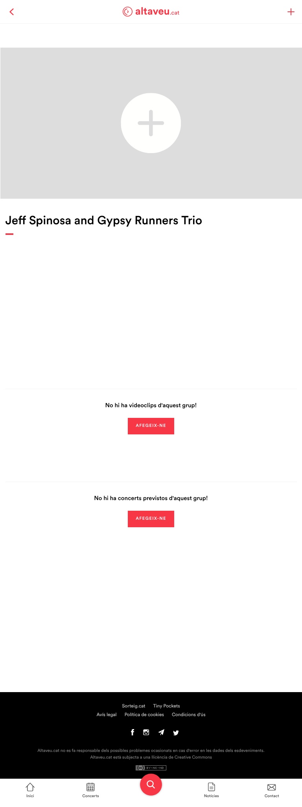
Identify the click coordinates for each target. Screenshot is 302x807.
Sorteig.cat (133, 706)
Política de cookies (144, 715)
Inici (30, 796)
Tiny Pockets (166, 706)
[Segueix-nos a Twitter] (176, 734)
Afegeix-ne (151, 426)
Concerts (90, 796)
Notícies (211, 796)
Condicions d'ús (189, 715)
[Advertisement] (151, 306)
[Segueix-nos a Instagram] (146, 734)
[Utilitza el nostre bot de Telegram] (161, 734)
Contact (272, 796)
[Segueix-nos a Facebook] (132, 734)
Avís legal (106, 715)
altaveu (157, 11)
